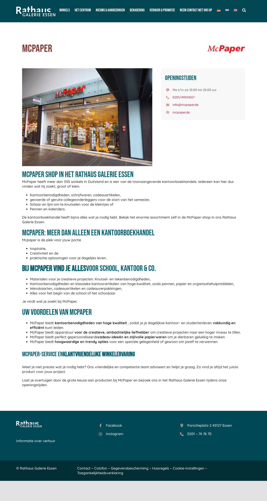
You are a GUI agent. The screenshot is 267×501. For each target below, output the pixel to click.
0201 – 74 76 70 (199, 434)
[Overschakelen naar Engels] (235, 10)
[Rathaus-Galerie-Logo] (29, 422)
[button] (244, 10)
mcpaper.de (181, 112)
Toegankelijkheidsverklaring (100, 473)
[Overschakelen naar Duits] (218, 10)
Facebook (114, 425)
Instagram (114, 434)
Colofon (100, 468)
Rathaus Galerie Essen (38, 468)
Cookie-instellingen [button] (188, 468)
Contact (83, 468)
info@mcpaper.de (185, 105)
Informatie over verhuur (35, 441)
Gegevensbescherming (129, 468)
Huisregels (160, 468)
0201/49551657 (183, 97)
